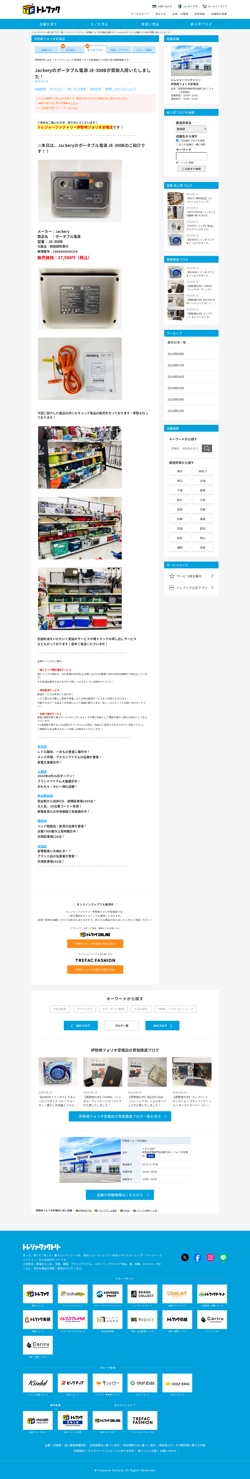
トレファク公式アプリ (191, 587)
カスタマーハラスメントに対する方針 (111, 1451)
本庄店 (126, 1210)
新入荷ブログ (201, 24)
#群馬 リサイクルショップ (120, 88)
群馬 (202, 490)
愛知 (202, 528)
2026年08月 (176, 353)
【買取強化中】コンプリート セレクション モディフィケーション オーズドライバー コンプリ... (192, 1101)
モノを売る (99, 24)
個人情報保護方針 (75, 1445)
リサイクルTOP (38, 32)
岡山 (202, 538)
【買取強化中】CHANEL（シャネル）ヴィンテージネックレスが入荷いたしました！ (102, 1101)
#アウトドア (56, 88)
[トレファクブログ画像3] (79, 400)
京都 (202, 509)
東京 (179, 471)
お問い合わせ (168, 1451)
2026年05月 (176, 388)
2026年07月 (176, 365)
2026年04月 (176, 399)
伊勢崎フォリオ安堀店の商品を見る (95, 943)
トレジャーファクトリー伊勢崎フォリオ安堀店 (186, 82)
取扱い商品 (150, 24)
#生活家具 (40, 88)
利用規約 (79, 1451)
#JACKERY (95, 88)
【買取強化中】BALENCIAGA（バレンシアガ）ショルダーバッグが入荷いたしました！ (147, 1101)
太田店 (42, 846)
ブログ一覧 (122, 1026)
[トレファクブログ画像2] (79, 329)
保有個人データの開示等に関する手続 (182, 1445)
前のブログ (83, 1026)
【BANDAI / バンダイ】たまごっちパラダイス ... (200, 241)
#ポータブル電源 (76, 88)
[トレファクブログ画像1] (79, 222)
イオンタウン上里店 (107, 1210)
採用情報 (200, 13)
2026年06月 (176, 376)
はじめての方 (190, 6)
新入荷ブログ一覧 (55, 32)
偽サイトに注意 (147, 1451)
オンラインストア (217, 6)
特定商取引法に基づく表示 (139, 1445)
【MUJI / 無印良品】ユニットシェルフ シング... (199, 199)
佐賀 (202, 547)
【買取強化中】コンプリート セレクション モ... (199, 315)
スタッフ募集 (144, 50)
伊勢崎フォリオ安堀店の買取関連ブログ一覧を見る (120, 1116)
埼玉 (179, 481)
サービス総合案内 (189, 576)
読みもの (161, 13)
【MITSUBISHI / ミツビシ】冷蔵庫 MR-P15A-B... (200, 213)
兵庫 (179, 519)
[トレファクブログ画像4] (79, 488)
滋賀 (179, 509)
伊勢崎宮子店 (85, 1210)
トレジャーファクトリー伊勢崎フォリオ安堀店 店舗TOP (90, 32)
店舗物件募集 (219, 13)
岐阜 (179, 538)
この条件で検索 (191, 169)
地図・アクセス (119, 50)
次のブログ (160, 1026)
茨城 (202, 481)
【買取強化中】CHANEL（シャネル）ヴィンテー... (200, 287)
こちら (74, 103)
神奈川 (203, 471)
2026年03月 (176, 410)
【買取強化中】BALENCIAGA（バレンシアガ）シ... (200, 301)
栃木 (179, 500)
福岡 (179, 547)
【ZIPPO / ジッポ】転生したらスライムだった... (200, 227)
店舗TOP (46, 50)
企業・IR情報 (180, 13)
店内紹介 (71, 50)
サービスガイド (140, 13)
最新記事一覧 (177, 342)
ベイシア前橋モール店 (146, 1210)
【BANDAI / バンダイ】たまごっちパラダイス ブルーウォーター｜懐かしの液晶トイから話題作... (57, 1101)
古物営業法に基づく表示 (105, 1445)
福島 (202, 519)
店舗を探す (48, 24)
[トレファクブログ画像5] (79, 559)
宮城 (179, 528)
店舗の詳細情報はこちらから (120, 1194)
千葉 (179, 490)
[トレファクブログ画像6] (79, 629)
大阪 (202, 500)
